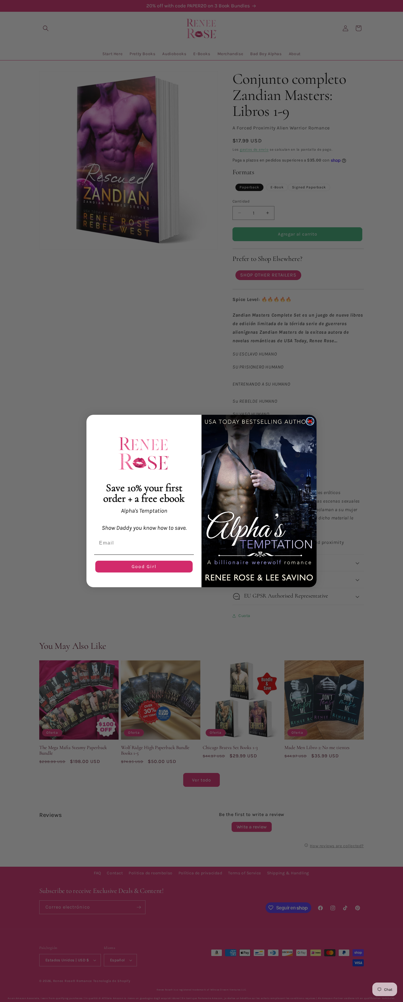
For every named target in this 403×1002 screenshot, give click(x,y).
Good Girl (144, 566)
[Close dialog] (310, 421)
